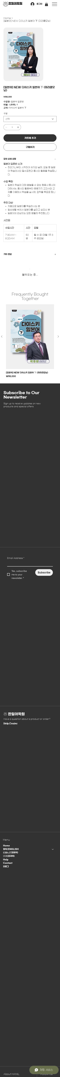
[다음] (58, 336)
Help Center (10, 723)
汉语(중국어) (9, 856)
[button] (46, 4)
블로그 (6, 867)
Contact (7, 863)
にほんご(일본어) (10, 853)
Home (6, 846)
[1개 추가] (18, 127)
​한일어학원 (15, 3)
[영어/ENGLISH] (53, 849)
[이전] (1, 336)
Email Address (15, 558)
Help (5, 860)
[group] (30, 341)
